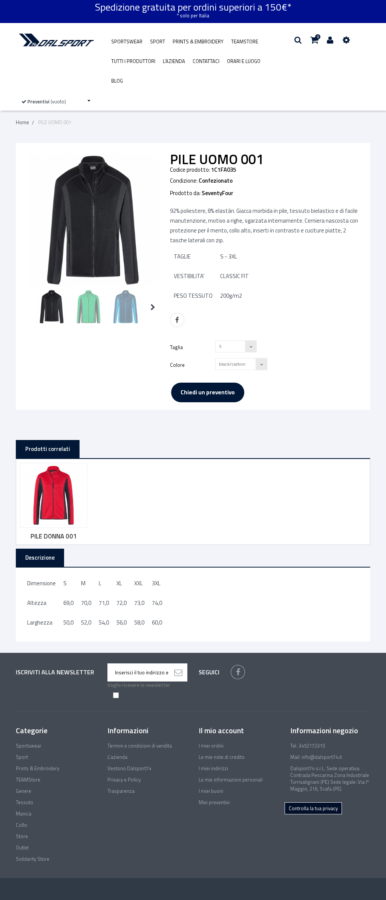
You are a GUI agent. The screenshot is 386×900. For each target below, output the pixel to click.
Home (22, 122)
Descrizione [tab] (40, 557)
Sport (157, 41)
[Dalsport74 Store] (56, 40)
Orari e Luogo (243, 61)
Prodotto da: (185, 193)
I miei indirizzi (213, 768)
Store (22, 836)
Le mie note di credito (222, 757)
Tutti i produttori (133, 61)
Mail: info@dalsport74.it (316, 757)
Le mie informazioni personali (231, 779)
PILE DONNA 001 (54, 536)
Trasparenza (121, 791)
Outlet (22, 847)
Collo (21, 825)
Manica (23, 813)
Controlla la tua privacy (313, 808)
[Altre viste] (29, 307)
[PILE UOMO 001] (52, 307)
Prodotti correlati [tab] (47, 449)
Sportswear (126, 41)
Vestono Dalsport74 (129, 768)
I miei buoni (211, 791)
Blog (117, 81)
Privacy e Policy (124, 779)
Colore (178, 364)
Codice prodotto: (190, 169)
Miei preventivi (214, 802)
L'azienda (174, 61)
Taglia (177, 347)
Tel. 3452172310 (307, 745)
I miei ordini (211, 745)
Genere (23, 791)
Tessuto (24, 802)
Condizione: (184, 180)
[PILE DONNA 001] (53, 495)
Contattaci (206, 61)
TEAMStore (244, 41)
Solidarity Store (32, 859)
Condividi (177, 320)
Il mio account (221, 730)
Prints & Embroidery (198, 41)
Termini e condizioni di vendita (139, 745)
